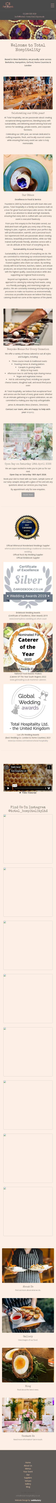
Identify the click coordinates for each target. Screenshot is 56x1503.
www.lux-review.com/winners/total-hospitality (28, 740)
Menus (28, 1468)
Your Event (28, 1471)
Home (28, 1462)
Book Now (28, 494)
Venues (28, 1481)
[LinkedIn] (21, 1455)
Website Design (21, 1500)
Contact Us (28, 1436)
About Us (28, 1287)
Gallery (28, 1336)
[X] (16, 1455)
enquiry (30, 412)
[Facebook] (12, 1455)
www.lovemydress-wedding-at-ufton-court (28, 618)
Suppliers (28, 1477)
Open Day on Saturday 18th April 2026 (28, 464)
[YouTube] (26, 1455)
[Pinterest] (35, 1455)
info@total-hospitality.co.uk (29, 17)
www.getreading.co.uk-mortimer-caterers (28, 679)
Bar (28, 1474)
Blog (28, 1386)
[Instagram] (30, 1455)
